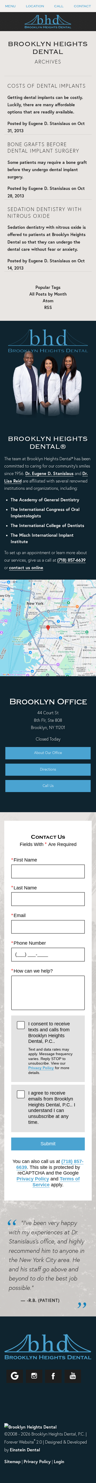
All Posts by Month (48, 294)
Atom (48, 300)
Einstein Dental (25, 1449)
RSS (48, 307)
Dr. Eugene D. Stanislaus (49, 473)
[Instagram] (34, 1376)
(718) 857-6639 (71, 560)
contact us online (26, 567)
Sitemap (12, 1461)
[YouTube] (73, 1376)
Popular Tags (48, 287)
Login (59, 1461)
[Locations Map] (48, 627)
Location (35, 6)
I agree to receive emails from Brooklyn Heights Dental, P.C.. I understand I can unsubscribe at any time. (51, 1107)
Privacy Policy (41, 1068)
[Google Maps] (14, 1376)
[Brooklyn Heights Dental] (30, 1426)
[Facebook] (53, 1376)
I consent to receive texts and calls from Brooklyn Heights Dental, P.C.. (50, 1048)
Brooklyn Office (48, 701)
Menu (10, 6)
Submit (48, 1143)
